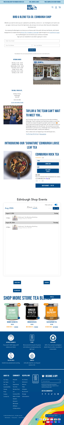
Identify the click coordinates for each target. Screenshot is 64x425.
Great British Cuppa (54, 32)
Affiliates (15, 406)
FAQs (23, 387)
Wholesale (15, 403)
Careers (5, 394)
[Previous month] (54, 208)
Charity (5, 389)
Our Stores (24, 379)
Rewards (15, 379)
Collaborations (16, 408)
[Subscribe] (59, 381)
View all (52, 297)
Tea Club (15, 387)
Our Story (6, 380)
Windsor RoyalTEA (32, 322)
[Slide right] (30, 164)
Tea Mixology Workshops (32, 134)
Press (5, 391)
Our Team (6, 382)
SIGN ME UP (32, 50)
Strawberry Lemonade (33, 32)
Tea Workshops (17, 290)
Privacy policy (14, 417)
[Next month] (57, 208)
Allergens (24, 389)
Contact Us (6, 396)
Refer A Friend (16, 396)
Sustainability (7, 387)
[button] (52, 7)
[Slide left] (5, 164)
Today (49, 208)
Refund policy (7, 417)
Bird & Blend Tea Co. (10, 415)
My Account (25, 391)
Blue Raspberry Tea (52, 322)
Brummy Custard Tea (12, 322)
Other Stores (17, 282)
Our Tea (5, 384)
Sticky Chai (24, 32)
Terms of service (22, 417)
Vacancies (47, 282)
